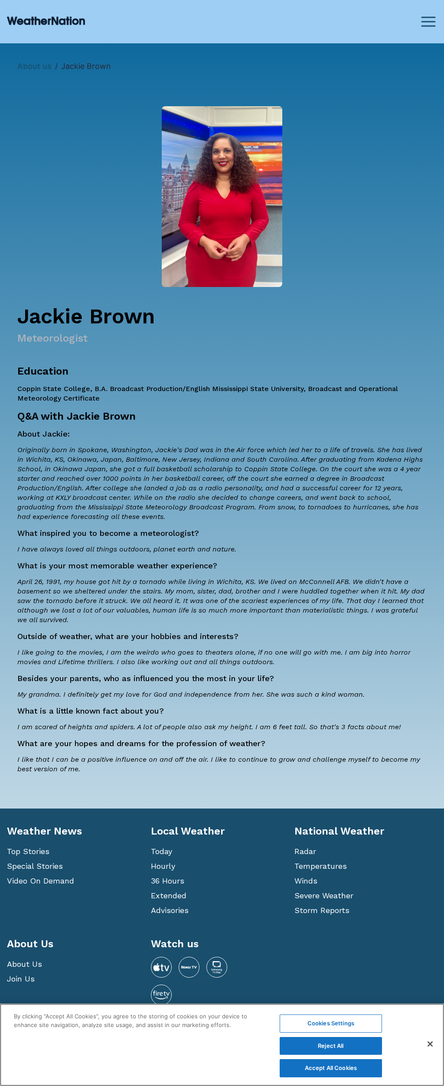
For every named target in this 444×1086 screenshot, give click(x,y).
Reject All (330, 1045)
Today (161, 851)
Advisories (170, 910)
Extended (168, 895)
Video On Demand (40, 880)
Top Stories (28, 851)
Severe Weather (323, 895)
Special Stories (35, 866)
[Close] (430, 1043)
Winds (305, 880)
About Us (24, 964)
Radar (305, 851)
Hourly (163, 866)
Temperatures (320, 866)
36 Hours (167, 880)
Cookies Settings (330, 1023)
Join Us (21, 978)
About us (34, 66)
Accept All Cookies (331, 1067)
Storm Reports (321, 910)
